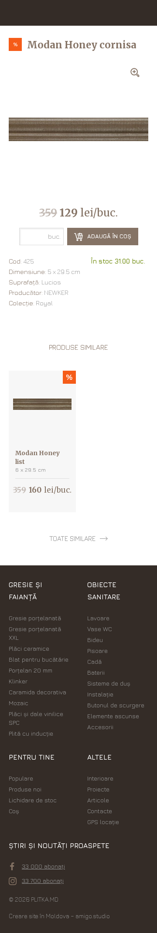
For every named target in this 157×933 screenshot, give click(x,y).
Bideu (95, 639)
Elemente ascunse (113, 716)
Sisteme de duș (108, 683)
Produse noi (25, 789)
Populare (21, 778)
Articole (98, 800)
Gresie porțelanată (35, 618)
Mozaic (18, 703)
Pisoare (97, 650)
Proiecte (98, 789)
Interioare (100, 778)
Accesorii (100, 726)
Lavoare (98, 618)
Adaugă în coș (108, 236)
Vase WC (99, 628)
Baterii (96, 672)
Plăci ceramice (29, 648)
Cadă (94, 661)
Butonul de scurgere (115, 705)
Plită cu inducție (31, 733)
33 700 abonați (43, 880)
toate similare (72, 538)
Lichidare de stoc (33, 800)
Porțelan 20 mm (30, 670)
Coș (14, 811)
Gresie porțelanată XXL (35, 633)
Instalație (100, 694)
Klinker (18, 681)
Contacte (99, 811)
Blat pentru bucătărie (38, 659)
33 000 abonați (43, 866)
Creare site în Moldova (39, 915)
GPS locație (103, 821)
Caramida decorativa (37, 692)
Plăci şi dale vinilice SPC (36, 718)
